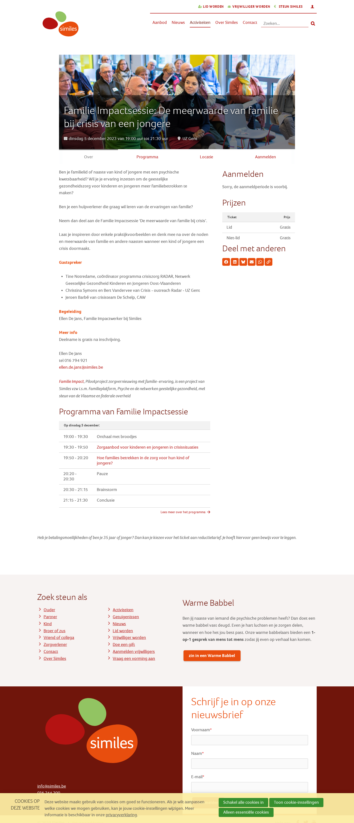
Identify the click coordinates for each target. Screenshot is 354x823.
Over (88, 157)
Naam (197, 753)
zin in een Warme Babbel (212, 655)
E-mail (197, 777)
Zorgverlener (55, 644)
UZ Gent (190, 138)
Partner (50, 617)
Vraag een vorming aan (134, 658)
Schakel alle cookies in (243, 802)
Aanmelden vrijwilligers (134, 651)
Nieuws (178, 22)
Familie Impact (71, 381)
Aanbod (159, 22)
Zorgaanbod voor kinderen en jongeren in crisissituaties (147, 447)
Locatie (206, 157)
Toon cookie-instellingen (296, 802)
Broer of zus (55, 631)
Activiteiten (200, 22)
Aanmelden (265, 157)
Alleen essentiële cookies (246, 812)
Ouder (49, 610)
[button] (226, 262)
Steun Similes (291, 6)
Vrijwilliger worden (251, 6)
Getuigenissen (126, 617)
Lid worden (213, 6)
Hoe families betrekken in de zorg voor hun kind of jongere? (143, 460)
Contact (250, 22)
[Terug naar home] (58, 27)
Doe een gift (124, 644)
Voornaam (201, 730)
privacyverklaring (121, 815)
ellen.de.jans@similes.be (81, 367)
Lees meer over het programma (183, 512)
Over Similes (226, 22)
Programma (147, 157)
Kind (48, 624)
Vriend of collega (59, 637)
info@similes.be (51, 786)
